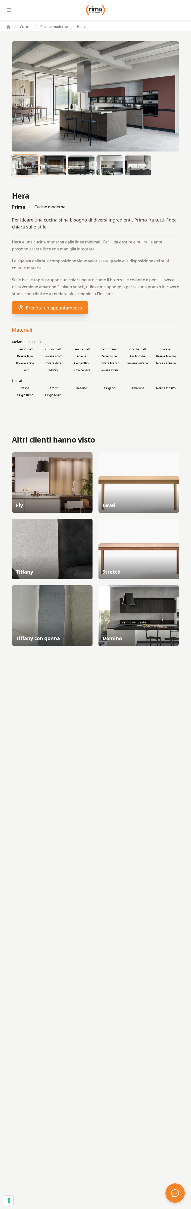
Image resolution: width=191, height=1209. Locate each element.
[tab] (25, 165)
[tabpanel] (95, 96)
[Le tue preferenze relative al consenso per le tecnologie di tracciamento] (8, 1200)
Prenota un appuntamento (54, 308)
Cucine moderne (54, 26)
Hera (81, 26)
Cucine (25, 26)
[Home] (8, 26)
